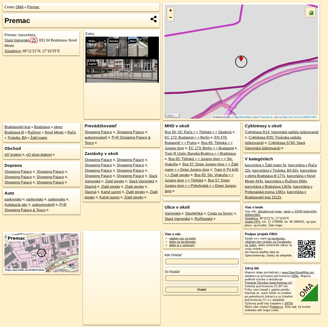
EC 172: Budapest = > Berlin (187, 137)
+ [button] (170, 10)
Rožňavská (203, 219)
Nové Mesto (54, 132)
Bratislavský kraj (17, 127)
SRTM (288, 303)
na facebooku (276, 238)
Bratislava (42, 127)
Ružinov (34, 132)
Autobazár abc (15, 205)
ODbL (295, 276)
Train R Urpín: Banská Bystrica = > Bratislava (200, 153)
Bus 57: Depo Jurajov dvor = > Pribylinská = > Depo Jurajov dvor (200, 185)
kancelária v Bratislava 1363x (268, 187)
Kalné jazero (111, 192)
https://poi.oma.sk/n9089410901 (299, 117)
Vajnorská (173, 213)
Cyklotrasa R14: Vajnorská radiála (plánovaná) (282, 132)
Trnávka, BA (17, 138)
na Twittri (250, 245)
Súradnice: (13, 51)
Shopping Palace (18, 172)
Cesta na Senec (220, 213)
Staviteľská (194, 213)
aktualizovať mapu (270, 211)
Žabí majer (38, 138)
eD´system (12, 155)
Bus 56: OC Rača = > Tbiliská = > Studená (198, 132)
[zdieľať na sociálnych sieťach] (154, 19)
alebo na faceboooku (182, 241)
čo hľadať (172, 272)
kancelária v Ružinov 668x (286, 181)
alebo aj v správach (181, 245)
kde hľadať (173, 255)
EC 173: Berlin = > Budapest (211, 148)
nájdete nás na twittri (182, 238)
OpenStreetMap (242, 117)
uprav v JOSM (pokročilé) (300, 211)
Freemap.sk (265, 117)
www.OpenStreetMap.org (298, 272)
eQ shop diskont (39, 155)
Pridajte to (276, 306)
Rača (71, 132)
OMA (19, 7)
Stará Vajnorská (20, 40)
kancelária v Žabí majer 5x (265, 165)
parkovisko (13, 199)
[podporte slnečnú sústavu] (122, 81)
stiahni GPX (252, 221)
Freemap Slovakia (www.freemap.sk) (268, 282)
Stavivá (90, 187)
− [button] (170, 17)
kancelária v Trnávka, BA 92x (275, 170)
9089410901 (252, 215)
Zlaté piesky (114, 181)
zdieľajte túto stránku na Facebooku (268, 241)
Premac (33, 7)
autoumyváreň (43, 205)
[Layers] (310, 12)
